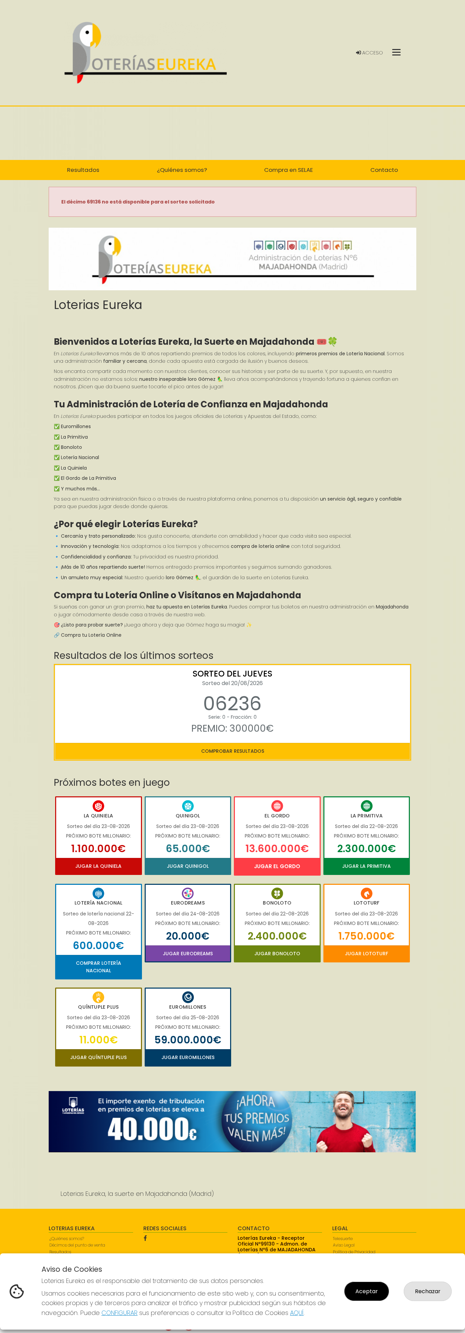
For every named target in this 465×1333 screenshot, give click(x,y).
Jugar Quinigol (188, 866)
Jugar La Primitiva (366, 866)
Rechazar (427, 1291)
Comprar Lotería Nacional (98, 967)
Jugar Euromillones (187, 1057)
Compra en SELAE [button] (288, 170)
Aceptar (366, 1291)
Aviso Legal (344, 1245)
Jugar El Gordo (277, 866)
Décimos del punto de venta (77, 1245)
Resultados (60, 1252)
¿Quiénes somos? (66, 1238)
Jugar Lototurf (366, 953)
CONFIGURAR (119, 1312)
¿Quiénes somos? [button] (182, 170)
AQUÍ (297, 1312)
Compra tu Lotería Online (91, 635)
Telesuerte (343, 1238)
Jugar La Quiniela (98, 866)
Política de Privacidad (354, 1252)
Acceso (372, 52)
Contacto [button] (384, 170)
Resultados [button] (83, 170)
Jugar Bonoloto (277, 953)
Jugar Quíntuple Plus (98, 1057)
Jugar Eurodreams (188, 953)
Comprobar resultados (232, 751)
